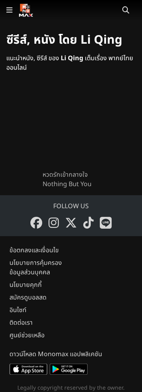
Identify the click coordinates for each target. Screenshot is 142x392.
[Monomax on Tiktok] (88, 223)
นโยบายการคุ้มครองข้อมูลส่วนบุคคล (35, 267)
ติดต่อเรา (21, 322)
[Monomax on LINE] (106, 223)
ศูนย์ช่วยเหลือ (27, 335)
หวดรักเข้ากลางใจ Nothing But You (67, 179)
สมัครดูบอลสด (28, 297)
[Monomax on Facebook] (36, 223)
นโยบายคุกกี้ (25, 285)
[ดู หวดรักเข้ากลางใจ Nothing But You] (71, 127)
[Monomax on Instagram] (54, 223)
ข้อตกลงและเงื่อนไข (34, 250)
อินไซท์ (17, 310)
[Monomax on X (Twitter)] (71, 223)
